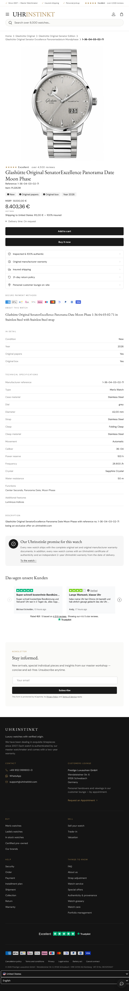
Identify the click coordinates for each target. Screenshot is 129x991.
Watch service (75, 883)
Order (8, 872)
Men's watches (13, 825)
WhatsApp (15, 775)
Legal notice (63, 961)
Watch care (74, 906)
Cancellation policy (13, 961)
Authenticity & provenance (82, 895)
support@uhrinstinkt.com (23, 781)
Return (8, 901)
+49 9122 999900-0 (21, 770)
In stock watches (14, 837)
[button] (121, 14)
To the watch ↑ (28, 560)
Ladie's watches (14, 831)
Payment (10, 878)
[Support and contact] (121, 983)
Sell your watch (76, 825)
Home (8, 36)
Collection (10, 895)
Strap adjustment (77, 878)
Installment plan (14, 883)
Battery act (77, 961)
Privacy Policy (52, 697)
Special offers (75, 889)
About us (73, 872)
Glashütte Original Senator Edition (57, 36)
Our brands (11, 848)
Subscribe (64, 690)
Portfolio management (80, 912)
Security (9, 866)
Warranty (10, 906)
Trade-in (72, 831)
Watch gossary (76, 901)
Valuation (73, 837)
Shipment (10, 889)
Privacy (51, 961)
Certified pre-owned (16, 843)
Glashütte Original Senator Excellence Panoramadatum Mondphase (41, 39)
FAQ (70, 866)
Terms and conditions (35, 961)
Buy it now (64, 242)
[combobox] (64, 22)
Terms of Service (69, 697)
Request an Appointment (81, 800)
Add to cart (64, 231)
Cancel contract (93, 961)
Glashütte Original (25, 36)
